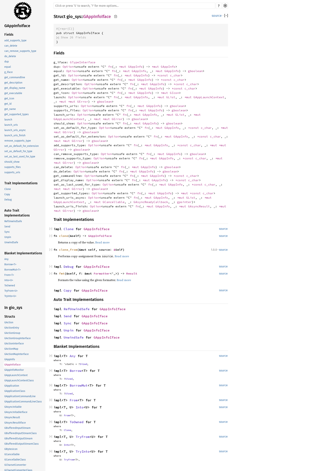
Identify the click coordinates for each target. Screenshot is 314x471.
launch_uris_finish (14, 135)
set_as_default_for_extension (21, 146)
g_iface (8, 72)
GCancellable (12, 454)
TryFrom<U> (11, 290)
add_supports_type (15, 40)
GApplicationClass (14, 391)
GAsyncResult (12, 417)
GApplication (11, 385)
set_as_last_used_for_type (19, 156)
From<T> (9, 275)
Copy (7, 194)
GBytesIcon (10, 449)
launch (8, 119)
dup (6, 61)
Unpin (7, 237)
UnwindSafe (11, 242)
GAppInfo (9, 359)
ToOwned (9, 285)
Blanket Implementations (23, 253)
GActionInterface (14, 343)
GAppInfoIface (17, 25)
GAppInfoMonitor (14, 369)
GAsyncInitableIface (15, 412)
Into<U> (8, 280)
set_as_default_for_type (18, 151)
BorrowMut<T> (12, 269)
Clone (7, 189)
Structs (9, 317)
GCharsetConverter (15, 464)
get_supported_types (16, 114)
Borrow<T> (10, 264)
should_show (11, 161)
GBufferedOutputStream (18, 438)
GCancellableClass (15, 459)
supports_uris (12, 172)
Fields (8, 35)
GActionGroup (12, 333)
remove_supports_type (17, 140)
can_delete (10, 45)
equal (7, 66)
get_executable (13, 93)
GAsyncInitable (13, 406)
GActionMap (11, 348)
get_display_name (14, 88)
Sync (7, 231)
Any (6, 259)
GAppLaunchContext (16, 375)
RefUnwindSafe (13, 221)
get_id (7, 103)
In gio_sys (13, 307)
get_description (13, 82)
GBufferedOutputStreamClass (21, 443)
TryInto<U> (10, 296)
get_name (10, 109)
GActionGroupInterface (17, 338)
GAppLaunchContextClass (19, 380)
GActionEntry (11, 327)
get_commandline (14, 77)
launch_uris (11, 124)
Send (7, 226)
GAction (8, 322)
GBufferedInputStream (17, 428)
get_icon (9, 98)
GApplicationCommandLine (20, 396)
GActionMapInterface (16, 354)
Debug (8, 199)
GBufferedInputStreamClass (20, 433)
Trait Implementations (21, 183)
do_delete (10, 56)
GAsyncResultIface (15, 422)
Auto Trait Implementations (17, 212)
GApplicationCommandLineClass (23, 401)
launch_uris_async (15, 130)
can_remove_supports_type (20, 51)
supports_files (12, 167)
